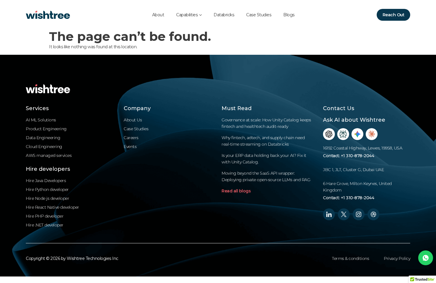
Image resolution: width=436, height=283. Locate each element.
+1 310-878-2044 (357, 155)
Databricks (224, 14)
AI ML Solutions (41, 120)
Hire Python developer (47, 189)
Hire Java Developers (46, 180)
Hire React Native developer (52, 207)
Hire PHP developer (44, 216)
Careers (131, 137)
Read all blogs (236, 191)
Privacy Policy (397, 258)
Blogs (289, 14)
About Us (133, 120)
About (158, 14)
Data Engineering (43, 137)
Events (130, 146)
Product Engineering (46, 128)
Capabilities (187, 14)
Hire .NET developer (44, 225)
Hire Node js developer (47, 198)
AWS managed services (48, 155)
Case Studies (258, 14)
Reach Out (394, 14)
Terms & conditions (350, 258)
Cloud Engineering (44, 146)
